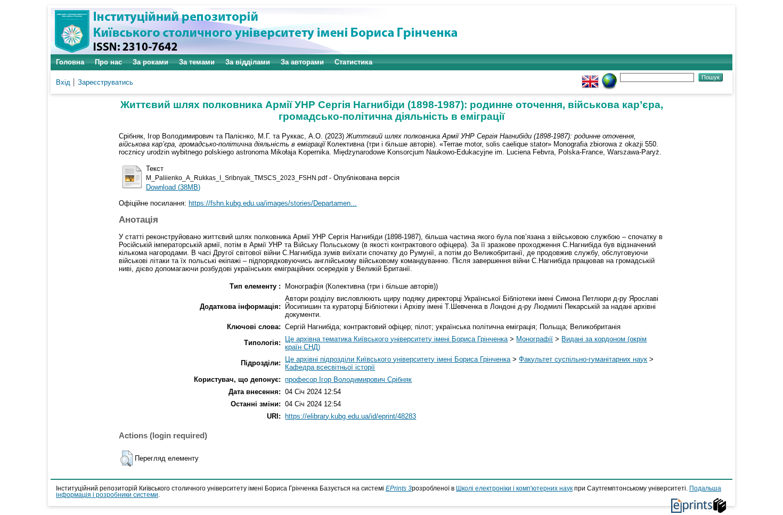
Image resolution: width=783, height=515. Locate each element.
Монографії (534, 339)
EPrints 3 (399, 488)
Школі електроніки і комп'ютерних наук (514, 488)
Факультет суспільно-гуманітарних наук (583, 359)
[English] (590, 77)
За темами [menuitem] (197, 62)
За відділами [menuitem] (247, 62)
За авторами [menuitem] (302, 62)
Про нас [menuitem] (108, 62)
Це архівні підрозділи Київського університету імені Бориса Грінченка (397, 359)
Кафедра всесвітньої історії (330, 367)
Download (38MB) (173, 187)
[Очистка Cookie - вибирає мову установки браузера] (609, 77)
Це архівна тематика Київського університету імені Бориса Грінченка (396, 339)
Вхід (63, 82)
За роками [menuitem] (150, 62)
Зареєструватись (105, 82)
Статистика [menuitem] (353, 62)
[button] (126, 459)
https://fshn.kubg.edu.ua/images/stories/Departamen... (273, 203)
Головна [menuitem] (70, 62)
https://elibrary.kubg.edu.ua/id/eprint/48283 (350, 416)
